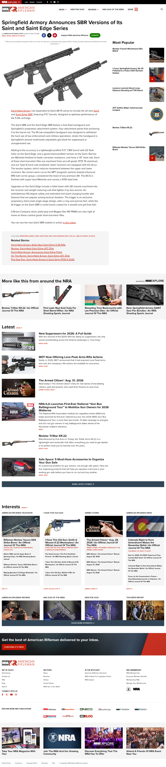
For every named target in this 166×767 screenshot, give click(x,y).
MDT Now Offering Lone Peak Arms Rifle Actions (71, 357)
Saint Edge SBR (24, 114)
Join (26, 2)
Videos (46, 680)
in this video (69, 222)
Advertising (6, 673)
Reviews (92, 9)
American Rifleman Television (17, 512)
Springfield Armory (21, 111)
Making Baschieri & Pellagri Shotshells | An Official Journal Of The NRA (20, 573)
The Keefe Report (135, 597)
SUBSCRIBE (14, 647)
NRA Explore (89, 680)
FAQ (3, 680)
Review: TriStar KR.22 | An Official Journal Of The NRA (20, 309)
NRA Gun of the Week (113, 9)
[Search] (161, 9)
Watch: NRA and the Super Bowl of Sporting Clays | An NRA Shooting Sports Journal (19, 556)
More (18, 328)
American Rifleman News (139, 512)
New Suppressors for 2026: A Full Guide (65, 333)
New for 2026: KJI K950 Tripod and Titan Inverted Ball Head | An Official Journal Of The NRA (144, 558)
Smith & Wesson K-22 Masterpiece (61, 549)
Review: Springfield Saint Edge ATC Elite (32, 248)
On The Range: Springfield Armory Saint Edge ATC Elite (40, 256)
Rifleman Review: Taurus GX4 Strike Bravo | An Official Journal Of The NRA (20, 542)
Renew (32, 2)
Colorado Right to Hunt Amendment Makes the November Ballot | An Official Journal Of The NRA (144, 544)
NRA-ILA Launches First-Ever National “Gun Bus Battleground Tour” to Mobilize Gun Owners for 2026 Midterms (74, 407)
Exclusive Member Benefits (136, 676)
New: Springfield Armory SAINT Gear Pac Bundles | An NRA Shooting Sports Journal (143, 310)
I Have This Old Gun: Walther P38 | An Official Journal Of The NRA (60, 573)
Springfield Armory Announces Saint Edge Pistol (36, 252)
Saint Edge (44, 236)
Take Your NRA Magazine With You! (18, 752)
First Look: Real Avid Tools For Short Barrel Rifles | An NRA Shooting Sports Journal (59, 310)
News (61, 9)
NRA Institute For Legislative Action (98, 676)
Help (3, 683)
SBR (50, 236)
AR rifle (92, 236)
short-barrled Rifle (60, 236)
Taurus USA (8, 548)
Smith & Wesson (67, 548)
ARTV (4, 589)
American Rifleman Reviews (16, 597)
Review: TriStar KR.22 (53, 436)
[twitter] (49, 34)
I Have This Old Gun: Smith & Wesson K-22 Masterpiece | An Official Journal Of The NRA (62, 542)
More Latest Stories (93, 484)
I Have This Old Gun (53, 512)
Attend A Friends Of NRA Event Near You (143, 752)
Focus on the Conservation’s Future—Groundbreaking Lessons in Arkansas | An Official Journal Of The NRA (144, 579)
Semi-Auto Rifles (18, 36)
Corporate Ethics (31, 763)
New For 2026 (77, 9)
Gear (46, 343)
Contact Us (6, 676)
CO (138, 551)
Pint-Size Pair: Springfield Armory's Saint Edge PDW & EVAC (43, 259)
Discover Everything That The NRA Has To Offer (101, 752)
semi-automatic (82, 236)
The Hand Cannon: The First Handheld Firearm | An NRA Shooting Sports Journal (61, 555)
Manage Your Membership (136, 683)
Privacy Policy (6, 763)
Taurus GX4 (8, 550)
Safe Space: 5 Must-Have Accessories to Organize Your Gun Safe (71, 461)
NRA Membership (133, 673)
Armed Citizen (44, 390)
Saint (96, 111)
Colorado (132, 551)
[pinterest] (54, 34)
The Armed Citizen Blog (107, 548)
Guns (46, 366)
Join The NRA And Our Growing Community (60, 752)
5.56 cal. (72, 236)
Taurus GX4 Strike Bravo (23, 548)
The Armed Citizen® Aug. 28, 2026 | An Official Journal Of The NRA (102, 542)
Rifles (9, 36)
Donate (39, 2)
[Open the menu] (136, 9)
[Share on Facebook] (44, 34)
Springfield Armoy (27, 236)
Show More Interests (96, 623)
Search (4, 686)
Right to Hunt (145, 551)
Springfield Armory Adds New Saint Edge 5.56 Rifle (38, 245)
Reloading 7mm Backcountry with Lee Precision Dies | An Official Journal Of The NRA (103, 310)
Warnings (45, 763)
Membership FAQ (132, 680)
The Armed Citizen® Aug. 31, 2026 (61, 380)
